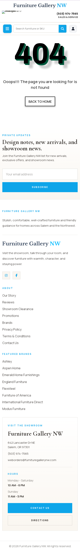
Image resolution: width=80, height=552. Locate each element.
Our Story (9, 295)
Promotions (10, 316)
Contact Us (10, 343)
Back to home (40, 101)
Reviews (8, 302)
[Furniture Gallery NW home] (31, 244)
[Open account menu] (73, 29)
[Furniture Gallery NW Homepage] (40, 5)
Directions (40, 520)
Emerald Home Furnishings (21, 375)
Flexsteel (8, 388)
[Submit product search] (62, 29)
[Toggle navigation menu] (7, 28)
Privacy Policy (12, 329)
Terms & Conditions (16, 336)
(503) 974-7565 (67, 13)
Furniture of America (16, 395)
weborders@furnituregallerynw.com (32, 460)
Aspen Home (11, 368)
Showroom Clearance (17, 309)
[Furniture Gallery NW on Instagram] (6, 275)
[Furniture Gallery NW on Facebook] (16, 275)
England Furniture (14, 382)
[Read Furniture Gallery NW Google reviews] (13, 15)
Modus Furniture (13, 409)
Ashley (7, 361)
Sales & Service (68, 17)
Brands (7, 323)
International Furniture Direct (22, 402)
